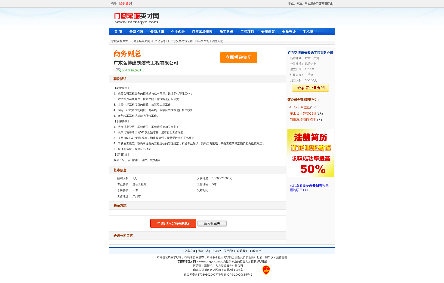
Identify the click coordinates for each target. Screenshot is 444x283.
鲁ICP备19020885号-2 (238, 274)
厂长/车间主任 (300, 107)
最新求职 (157, 31)
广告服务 (216, 251)
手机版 (308, 31)
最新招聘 (136, 31)
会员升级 (289, 31)
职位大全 (255, 251)
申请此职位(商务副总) (173, 223)
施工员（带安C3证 (303, 113)
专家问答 (268, 31)
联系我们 (242, 251)
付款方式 (203, 251)
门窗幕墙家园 (202, 31)
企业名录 (178, 31)
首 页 (118, 31)
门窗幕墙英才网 (140, 41)
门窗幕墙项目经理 (303, 120)
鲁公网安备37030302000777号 (203, 274)
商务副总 (217, 41)
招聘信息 (160, 41)
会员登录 (125, 3)
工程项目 (247, 31)
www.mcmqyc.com (208, 261)
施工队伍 (227, 31)
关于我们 (229, 251)
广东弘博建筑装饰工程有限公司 (189, 41)
